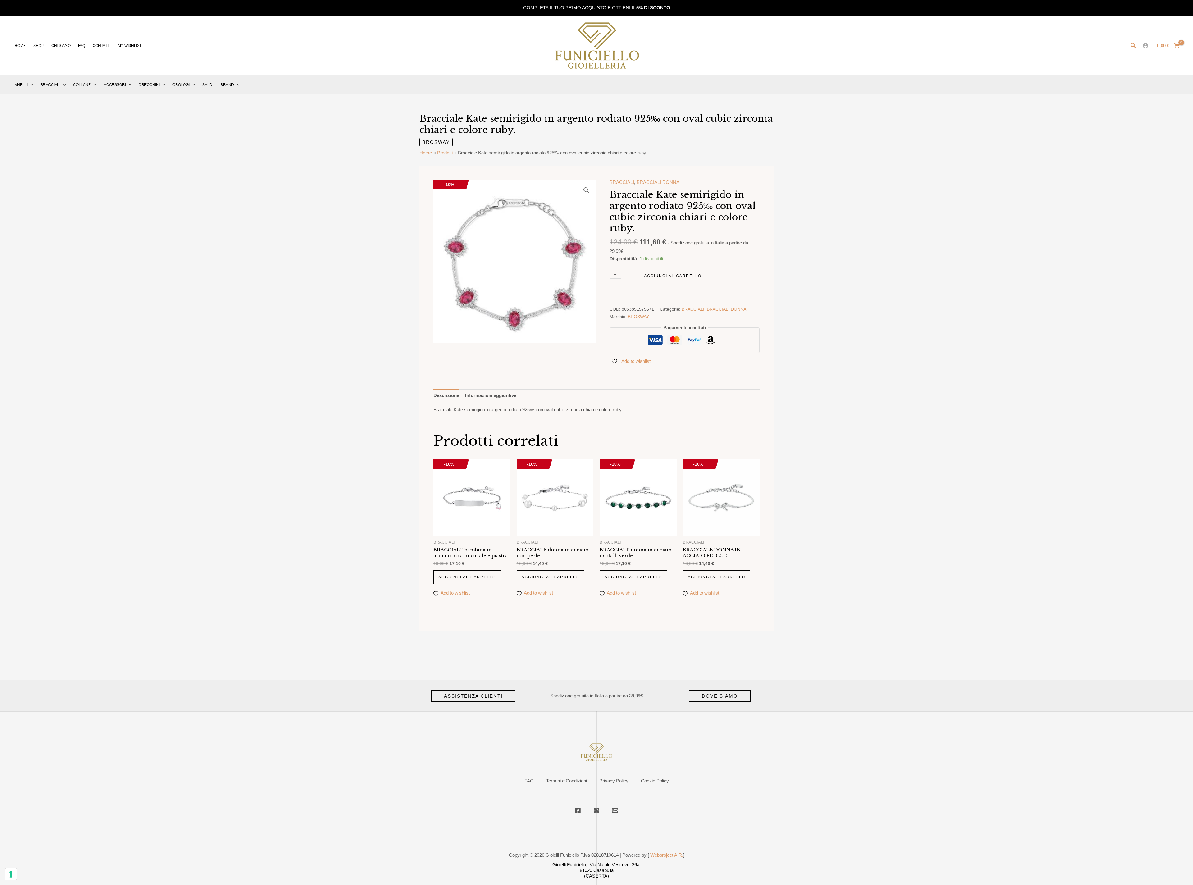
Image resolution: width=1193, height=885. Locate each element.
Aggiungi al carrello (673, 276)
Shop (38, 45)
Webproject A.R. (666, 855)
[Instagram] (596, 810)
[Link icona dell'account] (1145, 45)
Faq (81, 45)
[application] (30, 84)
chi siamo (61, 45)
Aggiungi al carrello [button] (467, 577)
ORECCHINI (149, 85)
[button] (1133, 46)
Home (20, 45)
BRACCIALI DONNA (658, 182)
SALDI (207, 85)
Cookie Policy (655, 780)
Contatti (101, 45)
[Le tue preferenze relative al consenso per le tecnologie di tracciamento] (11, 874)
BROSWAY (436, 142)
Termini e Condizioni (566, 780)
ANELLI (21, 85)
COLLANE (82, 85)
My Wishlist (130, 45)
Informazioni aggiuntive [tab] (490, 395)
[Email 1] (615, 810)
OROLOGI (181, 85)
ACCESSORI (115, 85)
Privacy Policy (613, 780)
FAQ (529, 780)
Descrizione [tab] (446, 395)
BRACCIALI (50, 85)
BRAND (227, 85)
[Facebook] (578, 810)
